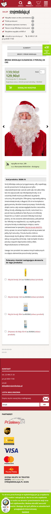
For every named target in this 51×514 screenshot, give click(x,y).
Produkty (29, 6)
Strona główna (4, 3)
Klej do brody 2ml (15, 279)
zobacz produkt (36, 279)
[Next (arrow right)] (5, 352)
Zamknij (25, 512)
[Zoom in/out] (10, 349)
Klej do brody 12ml (15, 297)
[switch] (5, 510)
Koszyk (38, 6)
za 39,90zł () (24, 333)
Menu (46, 6)
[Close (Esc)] (3, 349)
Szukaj (20, 6)
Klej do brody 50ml (15, 314)
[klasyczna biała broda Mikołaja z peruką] (25, 125)
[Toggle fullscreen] (8, 349)
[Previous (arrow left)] (3, 352)
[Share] (5, 349)
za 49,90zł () (26, 297)
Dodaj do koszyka (47, 52)
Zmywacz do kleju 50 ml (17, 331)
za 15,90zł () (25, 279)
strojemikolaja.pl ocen (17, 482)
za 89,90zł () (26, 314)
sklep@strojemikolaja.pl (13, 36)
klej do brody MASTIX (33, 227)
